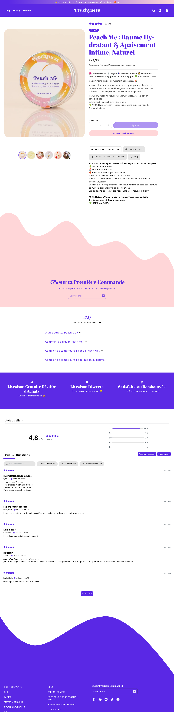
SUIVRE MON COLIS (13, 702)
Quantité (93, 121)
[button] (154, 10)
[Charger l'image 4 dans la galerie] (49, 155)
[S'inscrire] (103, 296)
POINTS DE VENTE (13, 686)
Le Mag (16, 10)
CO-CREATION (54, 709)
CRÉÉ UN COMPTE (56, 692)
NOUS (50, 686)
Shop (7, 10)
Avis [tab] (9, 455)
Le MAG (7, 697)
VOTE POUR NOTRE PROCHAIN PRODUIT (63, 698)
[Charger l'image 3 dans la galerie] (40, 155)
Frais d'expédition (106, 65)
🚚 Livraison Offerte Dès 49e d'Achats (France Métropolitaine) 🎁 (86, 2)
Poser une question (147, 454)
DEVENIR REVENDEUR (14, 707)
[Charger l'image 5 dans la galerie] (58, 155)
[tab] (23, 455)
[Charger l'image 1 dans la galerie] (22, 155)
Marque (27, 10)
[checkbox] (92, 463)
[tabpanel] (87, 530)
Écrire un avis (164, 454)
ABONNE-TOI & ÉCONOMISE (61, 704)
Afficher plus (87, 593)
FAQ (6, 692)
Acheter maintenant (123, 133)
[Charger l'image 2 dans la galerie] (31, 155)
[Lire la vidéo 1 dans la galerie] (67, 155)
